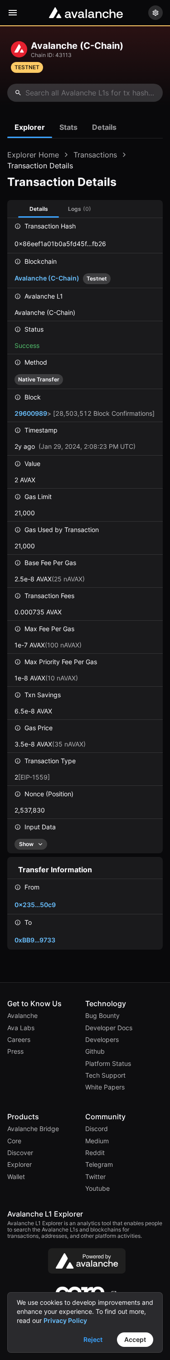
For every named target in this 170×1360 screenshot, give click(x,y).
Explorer (19, 1164)
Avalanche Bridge (33, 1128)
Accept (135, 1339)
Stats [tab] (68, 127)
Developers (102, 1039)
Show (26, 844)
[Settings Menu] (155, 12)
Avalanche (22, 1015)
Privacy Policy (65, 1320)
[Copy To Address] (64, 940)
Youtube (97, 1188)
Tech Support (105, 1075)
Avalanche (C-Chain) (61, 278)
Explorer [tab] (30, 127)
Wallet (16, 1176)
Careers (18, 1039)
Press (15, 1051)
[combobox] (85, 93)
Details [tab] (104, 127)
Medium (97, 1141)
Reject (92, 1339)
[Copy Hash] (115, 243)
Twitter (95, 1176)
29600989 (31, 413)
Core (14, 1141)
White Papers (105, 1087)
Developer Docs (108, 1028)
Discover (20, 1152)
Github (95, 1051)
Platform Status (108, 1063)
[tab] (79, 209)
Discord (96, 1128)
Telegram (99, 1164)
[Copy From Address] (65, 904)
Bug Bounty (102, 1015)
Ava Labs (20, 1028)
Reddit (95, 1152)
